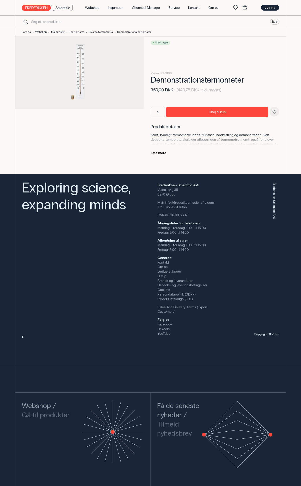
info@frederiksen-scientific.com (189, 202)
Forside (26, 31)
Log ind (270, 7)
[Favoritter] (235, 8)
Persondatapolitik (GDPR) (177, 294)
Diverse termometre (101, 31)
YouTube (164, 333)
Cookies (164, 290)
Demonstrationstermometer (134, 31)
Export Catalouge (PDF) (175, 299)
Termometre (76, 31)
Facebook (165, 324)
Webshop (41, 31)
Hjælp (162, 276)
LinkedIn (164, 329)
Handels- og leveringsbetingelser (182, 285)
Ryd (274, 21)
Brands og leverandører (175, 281)
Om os (163, 267)
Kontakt (163, 262)
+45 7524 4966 (175, 207)
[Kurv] (244, 8)
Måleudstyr (58, 31)
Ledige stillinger (169, 271)
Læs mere (158, 153)
